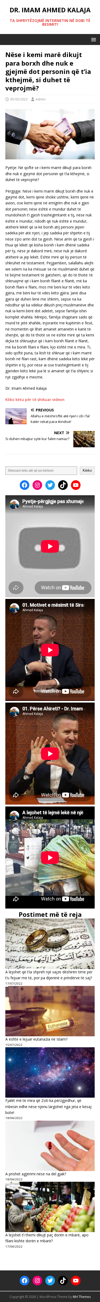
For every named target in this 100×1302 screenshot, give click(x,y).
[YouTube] (76, 485)
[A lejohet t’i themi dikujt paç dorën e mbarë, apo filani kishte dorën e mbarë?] (50, 1207)
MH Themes (82, 1297)
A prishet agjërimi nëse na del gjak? (35, 1173)
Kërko (87, 470)
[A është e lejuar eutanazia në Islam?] (50, 1011)
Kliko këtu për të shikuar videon (35, 399)
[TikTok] (63, 485)
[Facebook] (24, 485)
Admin (40, 99)
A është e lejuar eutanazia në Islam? (36, 1039)
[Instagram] (37, 485)
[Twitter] (50, 485)
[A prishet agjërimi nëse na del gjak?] (50, 1146)
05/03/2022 (19, 99)
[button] (93, 39)
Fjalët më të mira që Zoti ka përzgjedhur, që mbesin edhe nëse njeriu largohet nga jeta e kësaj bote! (48, 1106)
